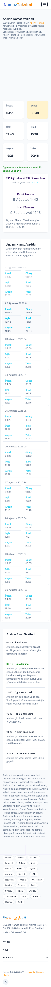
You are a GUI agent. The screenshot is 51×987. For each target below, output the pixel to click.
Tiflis (24, 896)
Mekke (8, 857)
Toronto (21, 885)
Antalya (8, 874)
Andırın (33, 23)
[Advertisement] (25, 69)
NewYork (9, 880)
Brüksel (32, 891)
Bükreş (8, 902)
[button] (47, 942)
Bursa (8, 869)
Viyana (23, 880)
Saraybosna (10, 896)
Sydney (8, 891)
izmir (33, 863)
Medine (20, 857)
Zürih (20, 902)
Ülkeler (6, 975)
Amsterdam (37, 880)
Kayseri (31, 869)
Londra (8, 885)
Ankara (22, 863)
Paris (33, 885)
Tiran (20, 891)
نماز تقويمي (30, 972)
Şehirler (40, 972)
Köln (34, 874)
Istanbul (34, 857)
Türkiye (40, 23)
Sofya (35, 896)
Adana (20, 869)
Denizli (21, 874)
